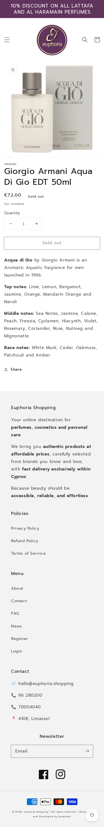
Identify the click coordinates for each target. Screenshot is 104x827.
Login (16, 651)
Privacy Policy (25, 528)
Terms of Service (28, 553)
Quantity (12, 213)
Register (19, 639)
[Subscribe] (87, 751)
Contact (19, 601)
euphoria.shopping (36, 812)
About (17, 588)
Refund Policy (24, 541)
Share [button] (16, 369)
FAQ (15, 613)
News (16, 626)
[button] (7, 40)
